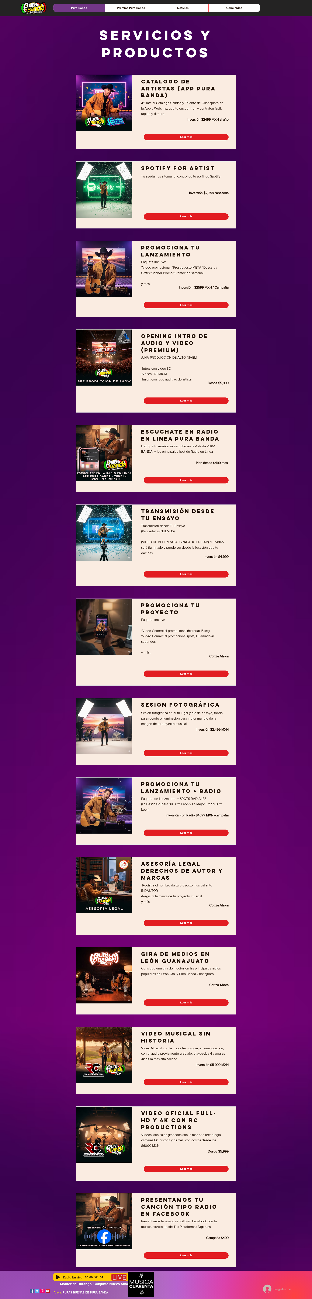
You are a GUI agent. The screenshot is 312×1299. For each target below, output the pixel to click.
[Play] (58, 1277)
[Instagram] (42, 1291)
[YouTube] (48, 1291)
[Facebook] (32, 1291)
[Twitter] (37, 1291)
